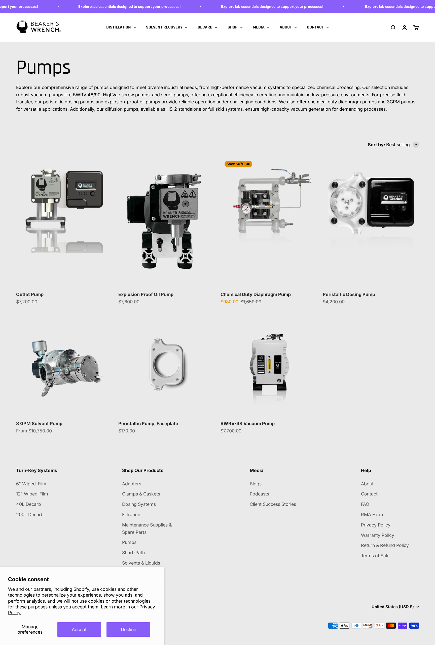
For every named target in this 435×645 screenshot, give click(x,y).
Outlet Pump (30, 294)
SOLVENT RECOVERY (164, 27)
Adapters (131, 483)
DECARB (205, 27)
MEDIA (259, 27)
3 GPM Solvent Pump (39, 423)
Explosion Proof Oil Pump (145, 294)
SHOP (233, 27)
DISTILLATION (118, 27)
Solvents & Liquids (141, 563)
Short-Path (133, 552)
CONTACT (315, 27)
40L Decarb (28, 504)
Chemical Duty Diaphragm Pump (256, 294)
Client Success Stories (273, 504)
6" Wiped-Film (31, 483)
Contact (369, 493)
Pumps (129, 542)
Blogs (256, 483)
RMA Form (372, 514)
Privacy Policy (375, 524)
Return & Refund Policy (385, 545)
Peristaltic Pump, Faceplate (148, 423)
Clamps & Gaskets (141, 493)
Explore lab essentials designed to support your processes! (120, 6)
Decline (128, 629)
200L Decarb (30, 514)
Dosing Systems (139, 504)
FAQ (365, 504)
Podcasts (259, 493)
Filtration (131, 514)
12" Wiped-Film (32, 493)
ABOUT (286, 27)
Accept (79, 629)
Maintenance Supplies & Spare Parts (147, 528)
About (367, 483)
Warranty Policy (377, 535)
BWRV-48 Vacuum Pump (248, 423)
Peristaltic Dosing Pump (349, 294)
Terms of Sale (375, 555)
